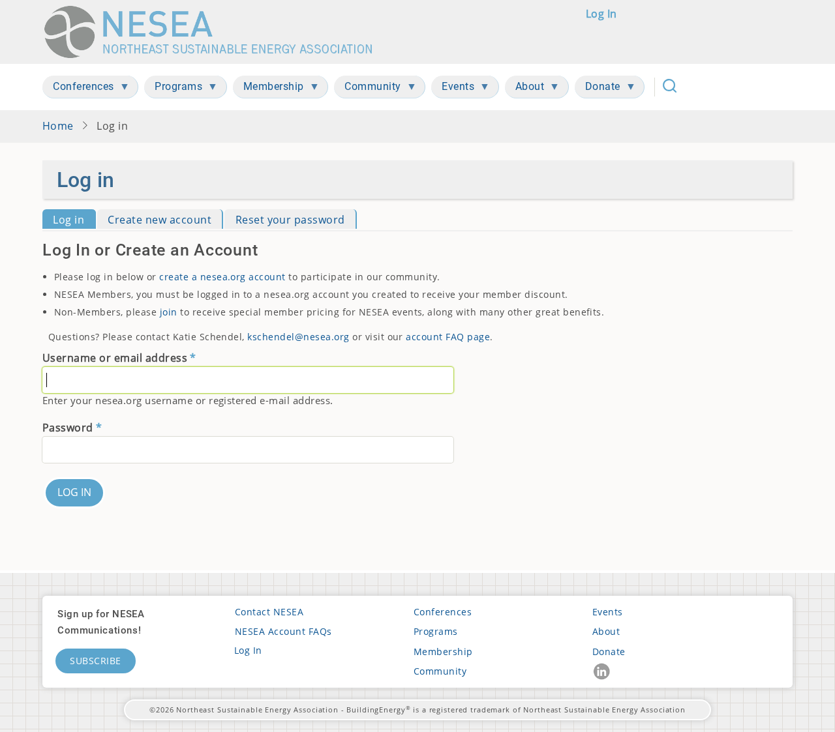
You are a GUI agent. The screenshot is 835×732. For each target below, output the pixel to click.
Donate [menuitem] (597, 89)
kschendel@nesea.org (298, 336)
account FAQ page (448, 336)
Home (58, 126)
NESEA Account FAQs (283, 631)
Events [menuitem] (452, 89)
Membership (443, 651)
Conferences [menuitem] (78, 89)
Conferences (443, 612)
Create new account (159, 219)
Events (607, 612)
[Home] (214, 32)
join (168, 312)
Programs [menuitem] (173, 89)
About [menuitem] (525, 89)
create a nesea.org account (222, 277)
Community (440, 671)
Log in (601, 14)
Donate (609, 651)
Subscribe (95, 660)
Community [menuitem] (367, 89)
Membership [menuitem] (268, 89)
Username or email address (114, 358)
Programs (436, 631)
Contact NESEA (269, 612)
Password (67, 427)
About (606, 631)
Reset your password (290, 219)
